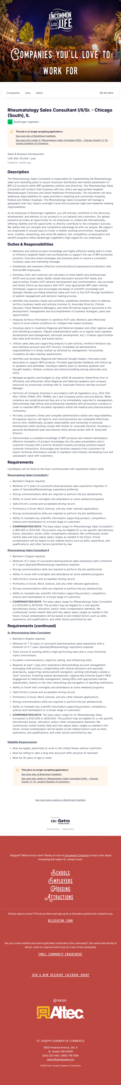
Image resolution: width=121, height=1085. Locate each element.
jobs (28, 92)
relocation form (60, 921)
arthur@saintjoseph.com (60, 1059)
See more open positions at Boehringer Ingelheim (60, 800)
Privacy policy (53, 829)
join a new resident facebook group (60, 975)
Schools (60, 873)
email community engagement (61, 954)
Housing (61, 889)
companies (13, 92)
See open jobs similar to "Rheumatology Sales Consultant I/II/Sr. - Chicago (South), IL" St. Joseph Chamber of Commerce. (62, 142)
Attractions (60, 897)
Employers (60, 881)
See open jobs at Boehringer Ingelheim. (36, 136)
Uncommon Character (76, 855)
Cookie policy (68, 829)
